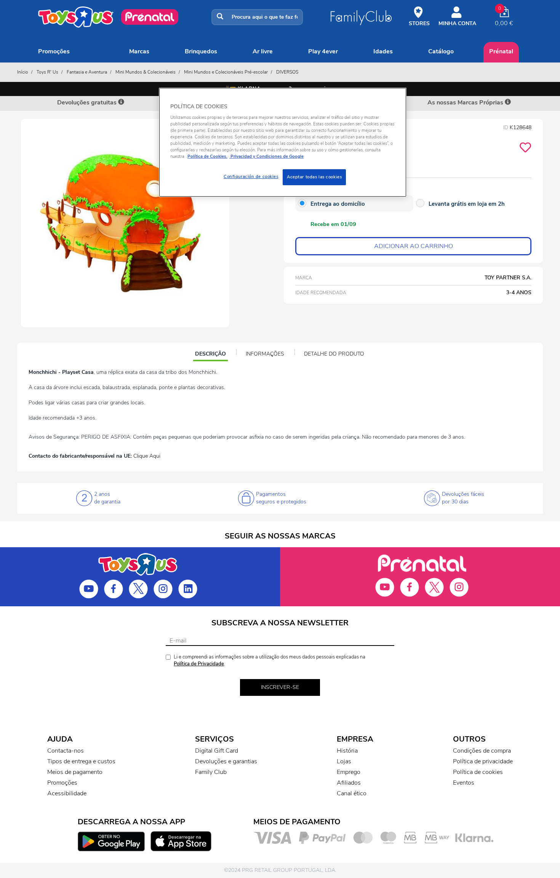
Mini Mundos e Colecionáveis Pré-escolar (226, 72)
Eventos (463, 783)
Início (22, 72)
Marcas (139, 51)
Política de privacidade (483, 761)
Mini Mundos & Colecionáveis (145, 72)
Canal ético (351, 793)
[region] (282, 142)
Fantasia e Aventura (87, 72)
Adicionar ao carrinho (413, 246)
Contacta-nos (65, 751)
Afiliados (349, 783)
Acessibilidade (66, 793)
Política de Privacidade (199, 663)
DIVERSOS (287, 72)
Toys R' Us (47, 72)
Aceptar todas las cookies (314, 177)
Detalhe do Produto (334, 353)
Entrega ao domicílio (337, 204)
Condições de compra (482, 751)
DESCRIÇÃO (211, 354)
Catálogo (441, 51)
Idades (383, 51)
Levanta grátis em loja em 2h (467, 204)
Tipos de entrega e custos (81, 761)
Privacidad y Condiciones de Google (266, 156)
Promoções (54, 51)
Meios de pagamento (74, 772)
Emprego (348, 772)
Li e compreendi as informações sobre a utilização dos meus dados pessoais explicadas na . (269, 661)
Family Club (211, 772)
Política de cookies (478, 772)
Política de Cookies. (207, 156)
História (347, 751)
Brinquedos (201, 51)
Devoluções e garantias (226, 761)
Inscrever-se (280, 687)
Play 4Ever (323, 51)
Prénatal (501, 51)
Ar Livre (263, 51)
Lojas (344, 761)
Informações (265, 353)
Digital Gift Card (216, 751)
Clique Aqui (146, 456)
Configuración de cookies (251, 176)
